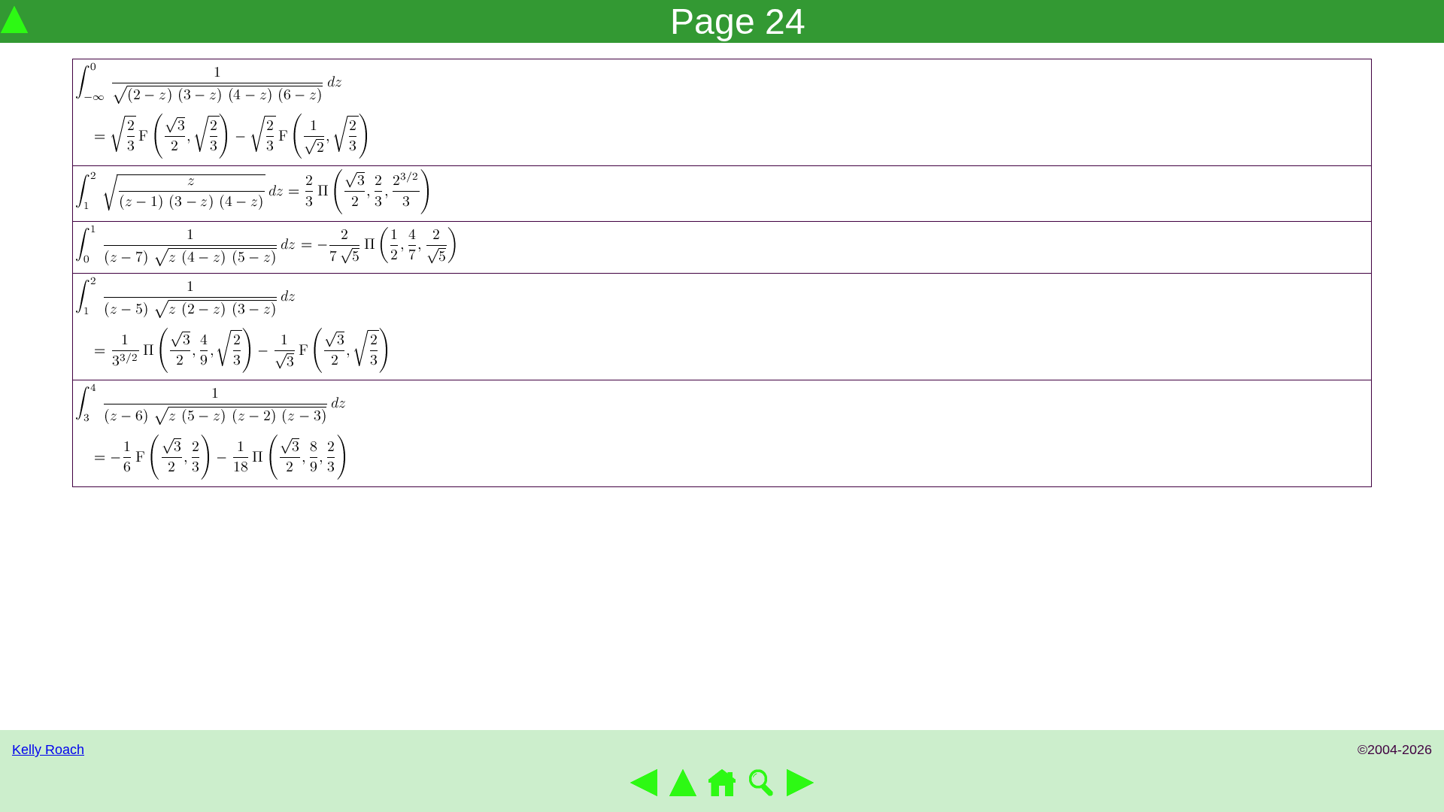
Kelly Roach (48, 749)
